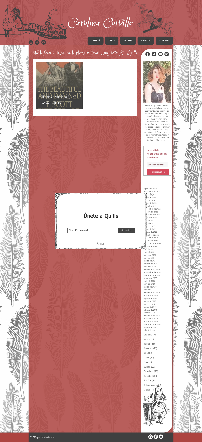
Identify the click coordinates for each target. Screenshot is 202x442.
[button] (101, 243)
